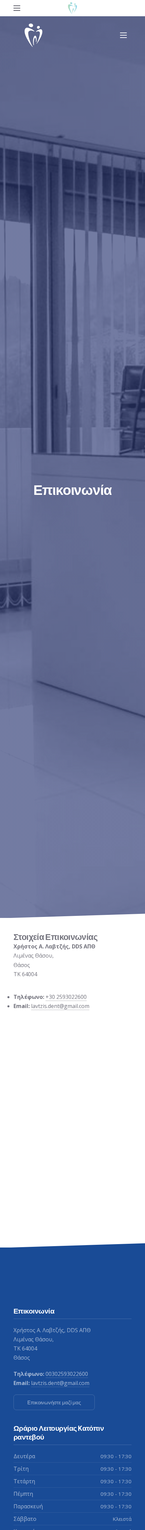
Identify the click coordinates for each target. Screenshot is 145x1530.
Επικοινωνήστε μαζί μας (54, 1402)
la (33, 1006)
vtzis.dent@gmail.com (62, 1006)
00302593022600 (67, 1374)
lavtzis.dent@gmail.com (60, 1383)
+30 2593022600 (66, 997)
